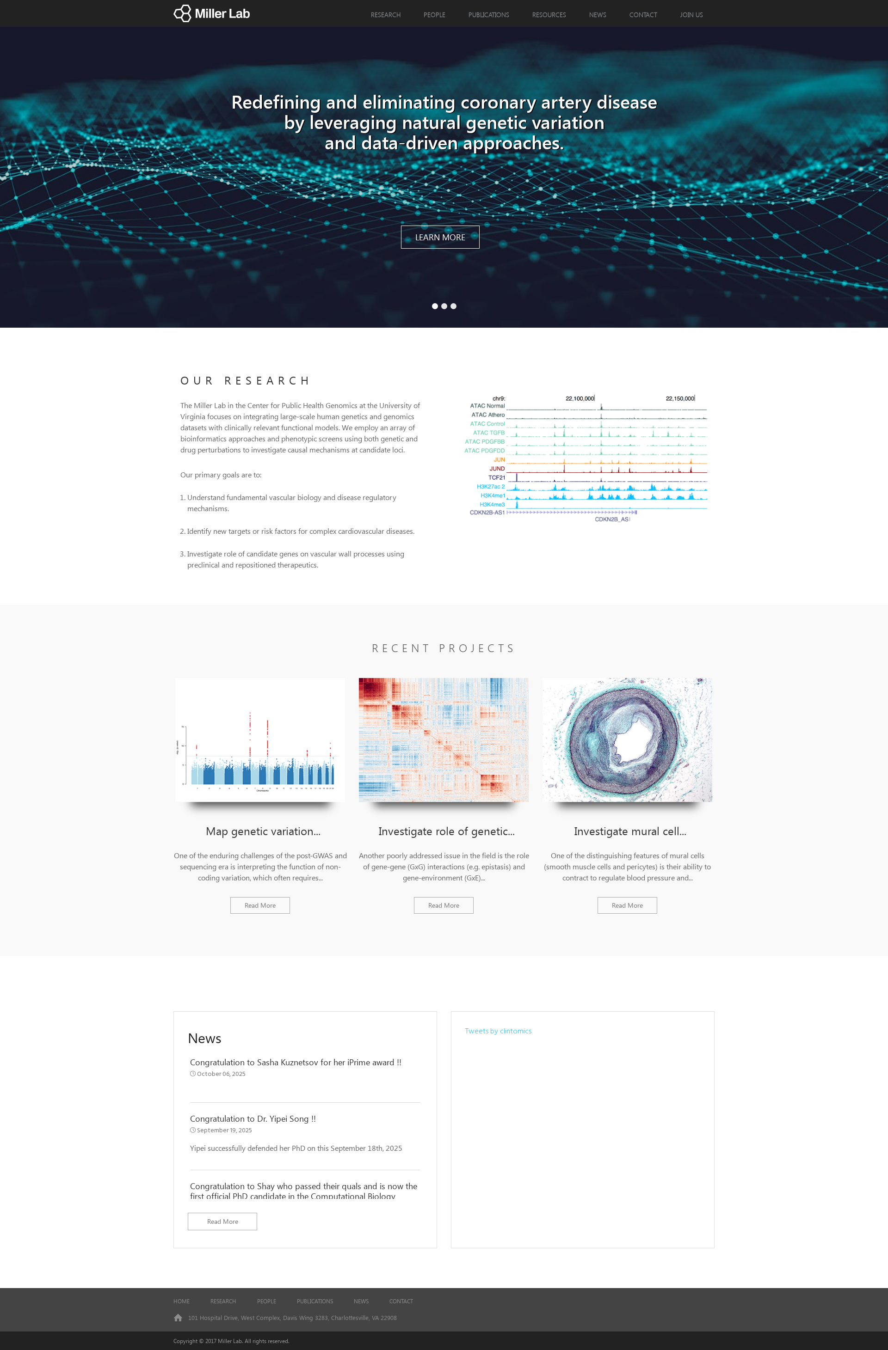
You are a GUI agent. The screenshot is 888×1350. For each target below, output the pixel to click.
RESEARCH (386, 14)
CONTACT (643, 14)
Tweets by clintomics (498, 1032)
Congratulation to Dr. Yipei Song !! (253, 1118)
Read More (260, 905)
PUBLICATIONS (315, 1301)
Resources (549, 14)
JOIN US (691, 14)
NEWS (597, 14)
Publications (489, 14)
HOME (181, 1301)
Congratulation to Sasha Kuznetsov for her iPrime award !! (295, 1062)
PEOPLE (434, 14)
